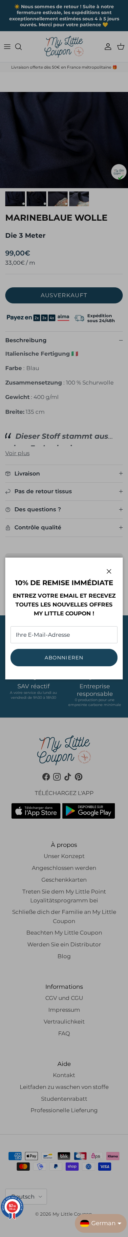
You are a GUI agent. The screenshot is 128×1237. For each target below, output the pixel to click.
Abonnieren (64, 657)
